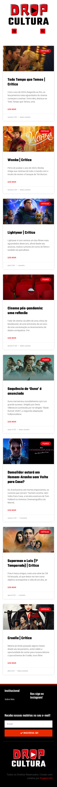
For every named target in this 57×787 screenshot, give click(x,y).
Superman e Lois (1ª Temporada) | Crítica (23, 563)
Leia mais (12, 109)
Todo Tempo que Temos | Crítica (26, 82)
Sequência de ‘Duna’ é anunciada (24, 391)
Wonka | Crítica (19, 160)
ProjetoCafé (46, 778)
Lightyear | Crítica (21, 233)
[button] (14, 31)
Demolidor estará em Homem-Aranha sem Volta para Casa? (28, 477)
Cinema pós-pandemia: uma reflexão (25, 311)
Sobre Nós (9, 699)
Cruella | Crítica (20, 638)
